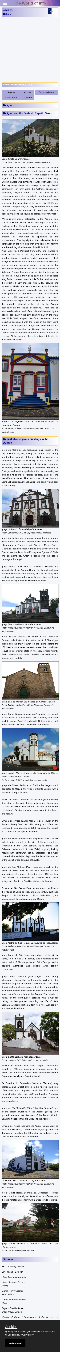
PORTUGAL (27, 85)
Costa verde (11, 97)
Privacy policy (27, 1335)
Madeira (28, 97)
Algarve (11, 92)
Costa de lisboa (46, 92)
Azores (27, 92)
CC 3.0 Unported (26, 162)
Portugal (24, 251)
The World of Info (30, 3)
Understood (15, 1343)
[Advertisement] (30, 49)
